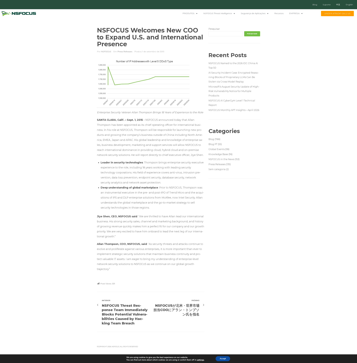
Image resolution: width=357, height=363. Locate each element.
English (349, 4)
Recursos (279, 13)
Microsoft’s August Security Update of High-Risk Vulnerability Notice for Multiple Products (233, 91)
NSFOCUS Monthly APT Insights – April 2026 (233, 110)
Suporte (327, 4)
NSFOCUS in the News (221, 159)
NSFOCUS (106, 51)
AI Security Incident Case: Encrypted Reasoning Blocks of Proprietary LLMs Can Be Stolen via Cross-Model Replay (233, 77)
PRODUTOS (188, 13)
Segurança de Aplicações (253, 13)
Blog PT (212, 144)
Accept (223, 358)
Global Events (216, 149)
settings (200, 360)
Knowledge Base (218, 154)
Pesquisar (214, 29)
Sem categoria (216, 169)
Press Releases (124, 51)
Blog (314, 4)
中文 (338, 4)
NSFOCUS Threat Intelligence (217, 13)
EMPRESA (294, 13)
